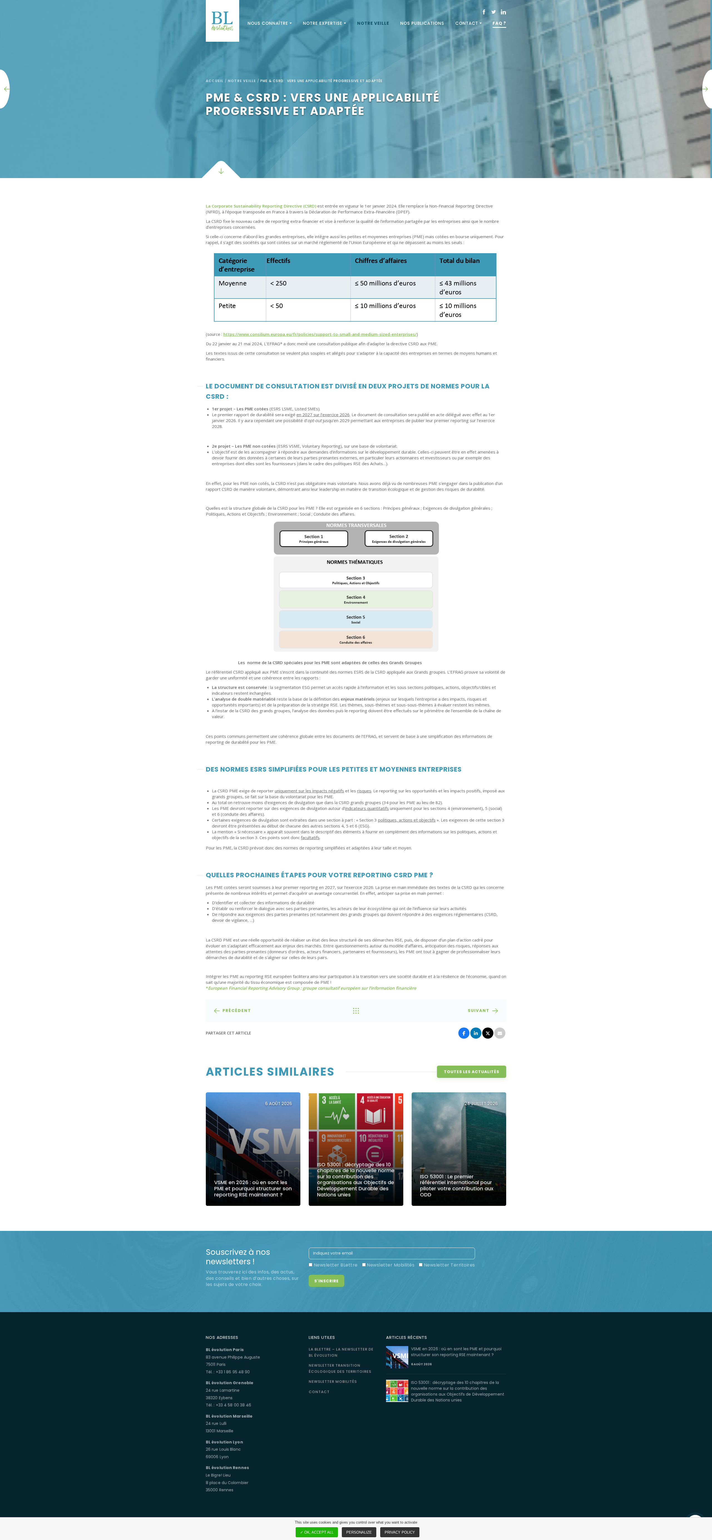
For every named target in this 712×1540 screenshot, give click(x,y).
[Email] (499, 1033)
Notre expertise (322, 23)
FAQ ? (499, 23)
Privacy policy (400, 1532)
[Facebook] (463, 1033)
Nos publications (422, 23)
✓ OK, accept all (316, 1532)
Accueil (214, 80)
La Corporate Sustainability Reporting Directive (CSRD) (261, 206)
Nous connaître (268, 23)
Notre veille (373, 23)
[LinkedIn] (475, 1033)
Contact (466, 23)
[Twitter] (487, 1033)
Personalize (359, 1532)
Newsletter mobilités (333, 1381)
